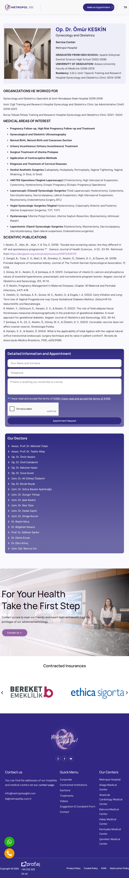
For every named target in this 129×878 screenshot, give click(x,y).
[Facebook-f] (64, 758)
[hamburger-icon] (113, 7)
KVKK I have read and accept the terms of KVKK (82, 398)
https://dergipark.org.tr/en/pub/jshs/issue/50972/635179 (43, 253)
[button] (2, 693)
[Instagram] (58, 758)
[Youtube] (71, 758)
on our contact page (42, 785)
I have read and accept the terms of (60, 398)
